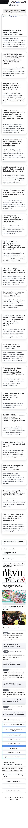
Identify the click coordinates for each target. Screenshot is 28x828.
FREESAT (8, 768)
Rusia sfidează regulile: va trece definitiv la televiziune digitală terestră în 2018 (14, 493)
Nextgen (20, 768)
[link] (14, 31)
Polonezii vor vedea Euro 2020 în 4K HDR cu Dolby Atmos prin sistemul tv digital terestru (12, 143)
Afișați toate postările (15, 12)
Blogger (16, 799)
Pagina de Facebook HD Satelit (14, 724)
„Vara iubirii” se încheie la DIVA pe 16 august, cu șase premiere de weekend (13, 608)
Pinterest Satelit (14, 752)
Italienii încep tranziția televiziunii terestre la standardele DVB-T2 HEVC (13, 32)
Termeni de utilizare (14, 786)
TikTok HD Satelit (14, 744)
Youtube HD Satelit (14, 739)
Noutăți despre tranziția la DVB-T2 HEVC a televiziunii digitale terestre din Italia (13, 169)
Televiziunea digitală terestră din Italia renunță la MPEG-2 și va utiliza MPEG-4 (14, 270)
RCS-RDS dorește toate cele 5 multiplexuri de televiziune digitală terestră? (13, 396)
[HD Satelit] (18, 2)
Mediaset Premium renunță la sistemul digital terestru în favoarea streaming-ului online (14, 193)
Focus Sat (14, 768)
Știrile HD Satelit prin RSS (14, 757)
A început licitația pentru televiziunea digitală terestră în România (13, 467)
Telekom (10, 770)
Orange (4, 770)
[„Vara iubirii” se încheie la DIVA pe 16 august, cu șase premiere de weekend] (14, 618)
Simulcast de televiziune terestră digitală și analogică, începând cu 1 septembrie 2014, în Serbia (13, 371)
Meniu (4, 2)
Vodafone (16, 770)
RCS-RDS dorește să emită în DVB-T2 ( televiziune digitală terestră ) (14, 444)
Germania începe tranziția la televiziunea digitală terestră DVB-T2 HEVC (13, 294)
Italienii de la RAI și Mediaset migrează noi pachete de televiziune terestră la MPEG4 (12, 86)
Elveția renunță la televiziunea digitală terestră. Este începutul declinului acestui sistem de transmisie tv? (14, 245)
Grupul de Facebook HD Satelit (14, 729)
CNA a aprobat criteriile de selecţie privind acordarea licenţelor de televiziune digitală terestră (13, 517)
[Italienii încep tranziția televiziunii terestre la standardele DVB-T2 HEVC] (14, 21)
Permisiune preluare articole (14, 781)
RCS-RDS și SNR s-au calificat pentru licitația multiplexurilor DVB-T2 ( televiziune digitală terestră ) (14, 419)
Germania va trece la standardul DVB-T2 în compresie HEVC (11, 346)
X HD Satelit (14, 748)
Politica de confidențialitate (14, 790)
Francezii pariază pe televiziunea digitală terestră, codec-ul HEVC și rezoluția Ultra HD (13, 219)
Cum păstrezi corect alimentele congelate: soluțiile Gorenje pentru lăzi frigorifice (13, 586)
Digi (3, 768)
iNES (21, 770)
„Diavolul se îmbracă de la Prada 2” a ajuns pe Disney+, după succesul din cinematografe (13, 565)
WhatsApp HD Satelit (14, 735)
